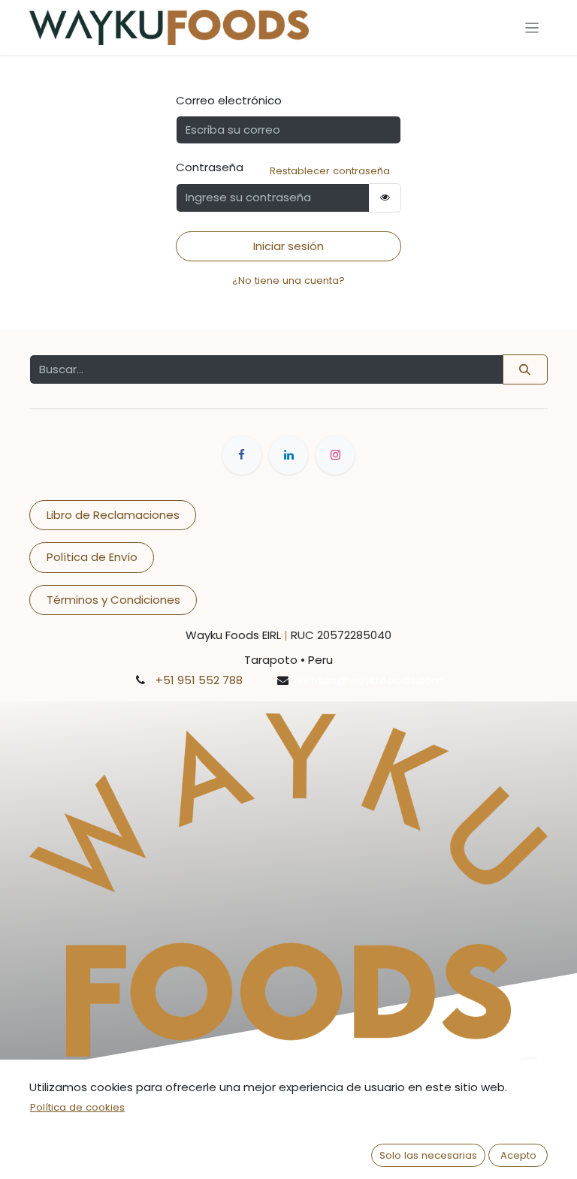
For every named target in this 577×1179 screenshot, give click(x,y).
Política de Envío (92, 557)
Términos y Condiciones (113, 600)
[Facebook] (241, 455)
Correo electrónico (229, 100)
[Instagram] (335, 455)
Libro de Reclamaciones (113, 515)
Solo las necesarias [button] (428, 1155)
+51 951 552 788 (199, 680)
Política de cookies (77, 1107)
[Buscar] (525, 369)
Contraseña (209, 167)
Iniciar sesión (288, 246)
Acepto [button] (518, 1155)
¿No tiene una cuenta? (288, 280)
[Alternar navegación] (532, 27)
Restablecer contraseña (330, 171)
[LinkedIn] (288, 455)
